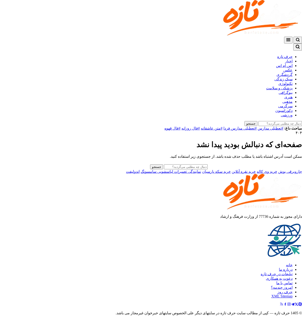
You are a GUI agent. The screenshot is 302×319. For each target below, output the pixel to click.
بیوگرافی (286, 93)
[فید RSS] (281, 305)
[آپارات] (300, 305)
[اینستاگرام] (289, 305)
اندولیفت (133, 172)
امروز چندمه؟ (282, 287)
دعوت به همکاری (279, 278)
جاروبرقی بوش (290, 172)
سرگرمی (285, 106)
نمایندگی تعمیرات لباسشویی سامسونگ (171, 172)
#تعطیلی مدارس (270, 128)
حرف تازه (285, 57)
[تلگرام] (293, 305)
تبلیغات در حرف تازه (277, 274)
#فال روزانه (190, 128)
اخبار (289, 61)
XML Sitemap (282, 296)
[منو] (288, 40)
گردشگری (285, 75)
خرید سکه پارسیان (216, 172)
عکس (288, 70)
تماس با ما (284, 283)
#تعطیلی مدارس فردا (240, 128)
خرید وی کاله (267, 172)
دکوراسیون (284, 111)
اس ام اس (284, 66)
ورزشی (287, 115)
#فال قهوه (172, 128)
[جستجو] (298, 40)
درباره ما (286, 269)
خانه (289, 265)
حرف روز (285, 292)
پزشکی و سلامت (279, 88)
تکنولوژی (285, 84)
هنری (288, 97)
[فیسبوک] (285, 305)
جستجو (251, 123)
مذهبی (287, 102)
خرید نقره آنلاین (244, 172)
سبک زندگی (283, 79)
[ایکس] (296, 305)
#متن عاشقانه (211, 128)
